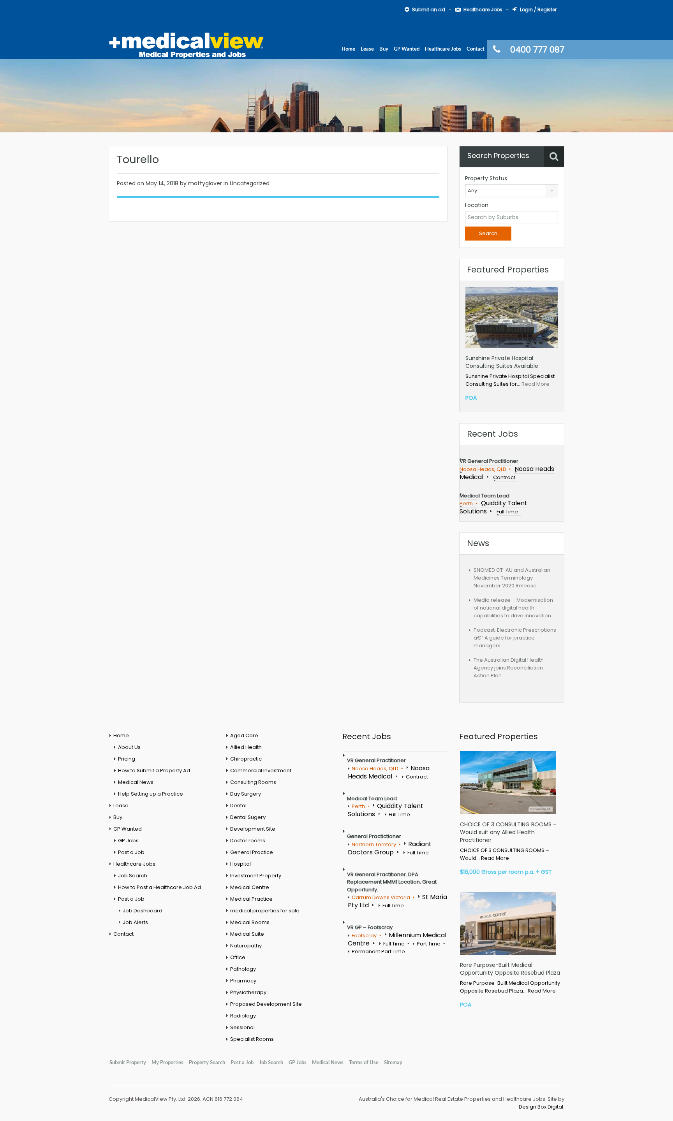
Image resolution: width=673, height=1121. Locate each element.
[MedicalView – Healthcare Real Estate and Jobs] (186, 44)
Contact (475, 49)
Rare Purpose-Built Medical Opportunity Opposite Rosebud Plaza (510, 969)
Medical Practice (251, 899)
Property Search (207, 1062)
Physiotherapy (248, 992)
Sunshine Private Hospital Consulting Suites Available (501, 362)
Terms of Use (364, 1062)
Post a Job (131, 852)
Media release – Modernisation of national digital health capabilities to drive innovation (513, 607)
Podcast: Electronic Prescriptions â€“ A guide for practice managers (515, 637)
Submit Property (127, 1062)
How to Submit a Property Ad (154, 770)
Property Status (486, 178)
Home (348, 49)
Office (237, 957)
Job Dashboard (142, 910)
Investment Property (255, 875)
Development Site (252, 829)
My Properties (167, 1062)
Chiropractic (246, 759)
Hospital (240, 864)
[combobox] (511, 190)
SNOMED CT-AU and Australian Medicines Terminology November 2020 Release (512, 577)
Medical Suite (247, 934)
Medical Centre (249, 887)
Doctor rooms (247, 840)
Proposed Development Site (266, 1004)
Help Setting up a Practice (150, 794)
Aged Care (244, 735)
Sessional (242, 1027)
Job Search (132, 875)
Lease (367, 49)
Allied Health (246, 747)
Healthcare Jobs (482, 9)
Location (476, 205)
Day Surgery (245, 794)
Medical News (135, 782)
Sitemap (393, 1062)
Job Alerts (135, 922)
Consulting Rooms (253, 782)
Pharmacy (243, 980)
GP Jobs (128, 840)
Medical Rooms (250, 922)
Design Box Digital (541, 1106)
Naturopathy (246, 945)
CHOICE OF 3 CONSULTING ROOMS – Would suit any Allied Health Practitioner (508, 832)
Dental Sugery (248, 817)
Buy (383, 49)
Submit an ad (428, 9)
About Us (129, 747)
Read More (535, 384)
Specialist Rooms (252, 1039)
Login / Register (538, 9)
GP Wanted (406, 49)
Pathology (243, 969)
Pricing (126, 759)
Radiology (243, 1015)
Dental (238, 805)
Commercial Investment (260, 770)
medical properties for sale (265, 910)
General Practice (251, 852)
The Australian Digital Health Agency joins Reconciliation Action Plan (509, 667)
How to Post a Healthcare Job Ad (159, 887)
